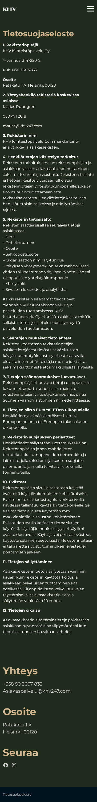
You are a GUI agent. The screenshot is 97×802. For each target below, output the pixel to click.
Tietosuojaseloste (17, 794)
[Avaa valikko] (90, 9)
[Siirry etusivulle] (10, 9)
